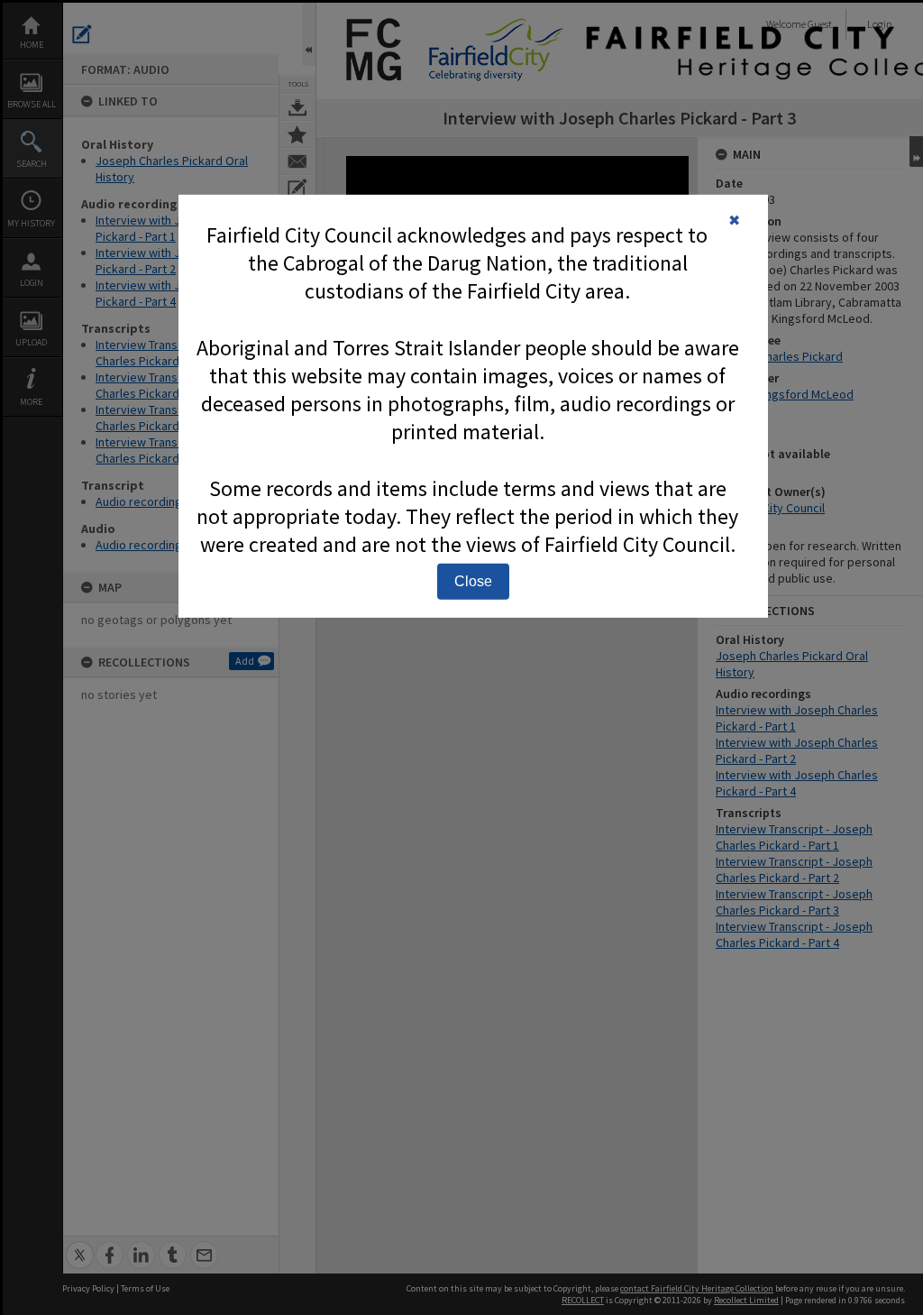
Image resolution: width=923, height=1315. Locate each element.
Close (473, 581)
